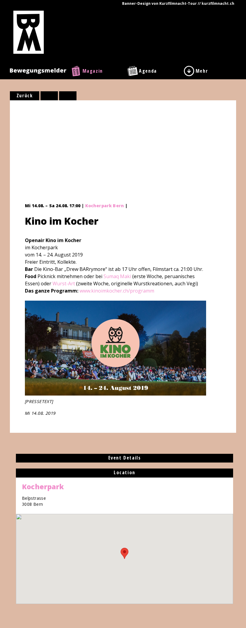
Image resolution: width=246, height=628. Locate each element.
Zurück (24, 95)
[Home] (28, 32)
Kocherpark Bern (104, 205)
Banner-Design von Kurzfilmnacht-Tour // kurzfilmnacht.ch (178, 3)
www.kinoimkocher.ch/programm (117, 290)
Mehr (202, 71)
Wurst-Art (63, 283)
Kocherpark (43, 486)
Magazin (92, 71)
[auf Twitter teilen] (67, 95)
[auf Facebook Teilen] (49, 95)
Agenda (148, 71)
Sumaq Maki (117, 276)
